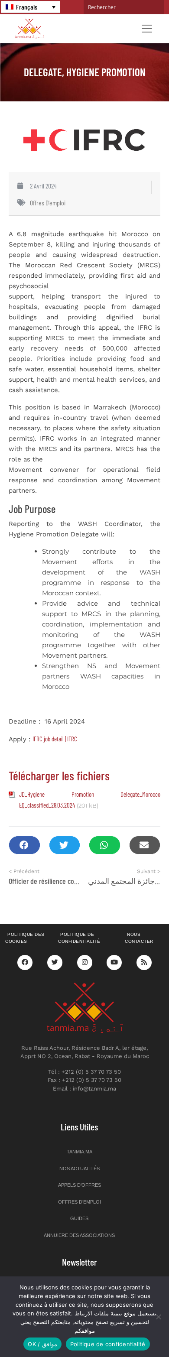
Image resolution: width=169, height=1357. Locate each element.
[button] (24, 845)
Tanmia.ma (79, 1151)
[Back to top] (132, 1330)
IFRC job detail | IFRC (54, 739)
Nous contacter (139, 938)
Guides (79, 1218)
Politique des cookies (25, 938)
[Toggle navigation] (147, 28)
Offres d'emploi (47, 202)
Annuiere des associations (79, 1235)
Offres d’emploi (79, 1201)
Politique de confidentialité (79, 938)
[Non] (158, 1316)
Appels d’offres (79, 1185)
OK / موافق (42, 1344)
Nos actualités (79, 1168)
